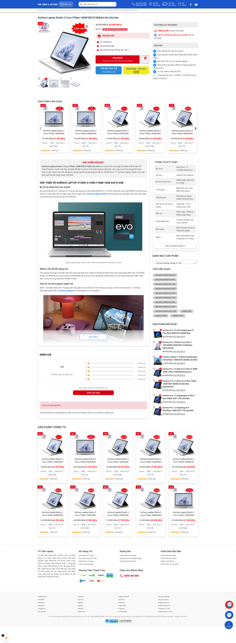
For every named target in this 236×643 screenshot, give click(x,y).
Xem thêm (93, 337)
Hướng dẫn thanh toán (128, 561)
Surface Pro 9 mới (163, 602)
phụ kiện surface (163, 599)
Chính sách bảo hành (169, 558)
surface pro (121, 602)
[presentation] (41, 128)
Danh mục (67, 4)
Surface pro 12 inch (164, 608)
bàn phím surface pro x (166, 311)
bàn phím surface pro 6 (165, 293)
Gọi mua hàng (141, 4)
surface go (121, 608)
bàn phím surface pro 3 (165, 284)
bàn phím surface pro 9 (165, 307)
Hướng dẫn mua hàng (128, 555)
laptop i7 (80, 605)
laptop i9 (80, 608)
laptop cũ (81, 596)
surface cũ (121, 599)
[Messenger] (229, 615)
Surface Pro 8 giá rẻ (164, 605)
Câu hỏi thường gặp (86, 564)
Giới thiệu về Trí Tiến (86, 555)
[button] (86, 26)
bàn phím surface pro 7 (165, 298)
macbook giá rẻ (42, 596)
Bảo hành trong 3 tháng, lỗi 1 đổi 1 (114, 50)
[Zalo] (229, 605)
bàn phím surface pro (165, 279)
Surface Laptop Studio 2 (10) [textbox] (174, 263)
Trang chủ (41, 10)
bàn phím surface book (165, 275)
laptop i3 (80, 599)
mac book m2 (42, 611)
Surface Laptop (59, 10)
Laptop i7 (178, 316)
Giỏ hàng (184, 4)
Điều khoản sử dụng (86, 561)
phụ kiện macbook (163, 596)
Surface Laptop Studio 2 (75, 10)
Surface (49, 10)
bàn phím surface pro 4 (165, 289)
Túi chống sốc (106, 42)
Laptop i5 (161, 316)
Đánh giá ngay (93, 392)
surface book (122, 605)
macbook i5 (41, 602)
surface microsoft (123, 596)
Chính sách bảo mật (168, 555)
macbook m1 (42, 608)
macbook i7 (41, 605)
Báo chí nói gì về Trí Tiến (88, 558)
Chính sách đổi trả (167, 561)
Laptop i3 (186, 311)
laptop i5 (80, 602)
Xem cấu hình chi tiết (174, 246)
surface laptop (122, 611)
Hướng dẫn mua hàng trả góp (130, 558)
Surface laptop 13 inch (165, 611)
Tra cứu (171, 4)
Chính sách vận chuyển (169, 564)
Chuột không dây (107, 46)
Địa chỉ (156, 4)
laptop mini (81, 611)
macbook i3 (41, 599)
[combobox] (175, 262)
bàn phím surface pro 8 (165, 302)
